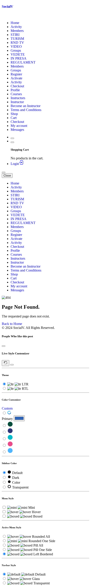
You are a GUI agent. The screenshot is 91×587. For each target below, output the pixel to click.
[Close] (3, 346)
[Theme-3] (10, 439)
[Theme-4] (10, 445)
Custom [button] (7, 408)
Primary (7, 419)
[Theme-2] (10, 432)
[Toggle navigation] (3, 172)
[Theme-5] (10, 452)
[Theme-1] (10, 426)
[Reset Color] (9, 413)
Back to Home (12, 324)
